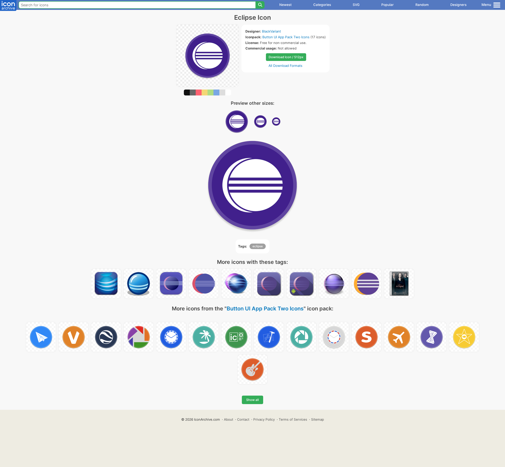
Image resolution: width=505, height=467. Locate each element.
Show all (252, 400)
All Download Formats (285, 66)
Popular (387, 5)
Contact (243, 419)
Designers (458, 5)
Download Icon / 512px (286, 57)
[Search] (260, 5)
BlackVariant (271, 31)
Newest (285, 5)
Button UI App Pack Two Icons (286, 37)
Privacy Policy (264, 419)
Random (422, 5)
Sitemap (317, 419)
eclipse (257, 246)
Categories (322, 5)
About (228, 419)
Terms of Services (293, 419)
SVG (356, 5)
